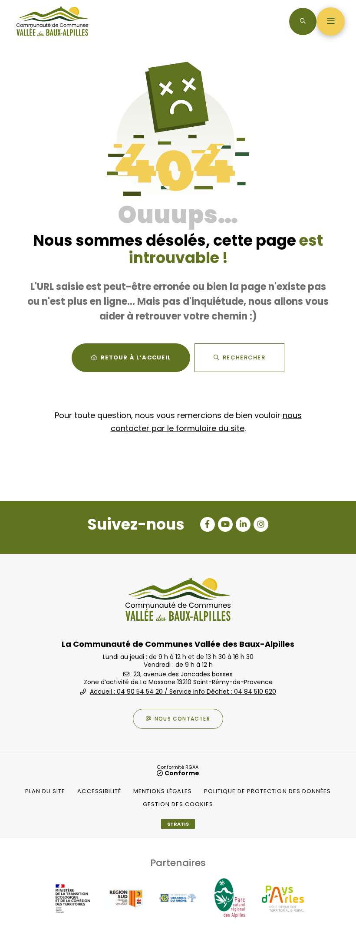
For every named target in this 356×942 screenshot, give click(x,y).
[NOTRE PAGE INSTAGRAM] (261, 524)
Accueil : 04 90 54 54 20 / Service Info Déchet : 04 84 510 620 (183, 691)
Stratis (178, 823)
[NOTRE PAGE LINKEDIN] (243, 524)
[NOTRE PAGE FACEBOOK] (207, 524)
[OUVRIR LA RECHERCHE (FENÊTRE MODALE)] (302, 21)
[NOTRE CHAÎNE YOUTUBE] (225, 524)
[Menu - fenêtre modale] (330, 21)
